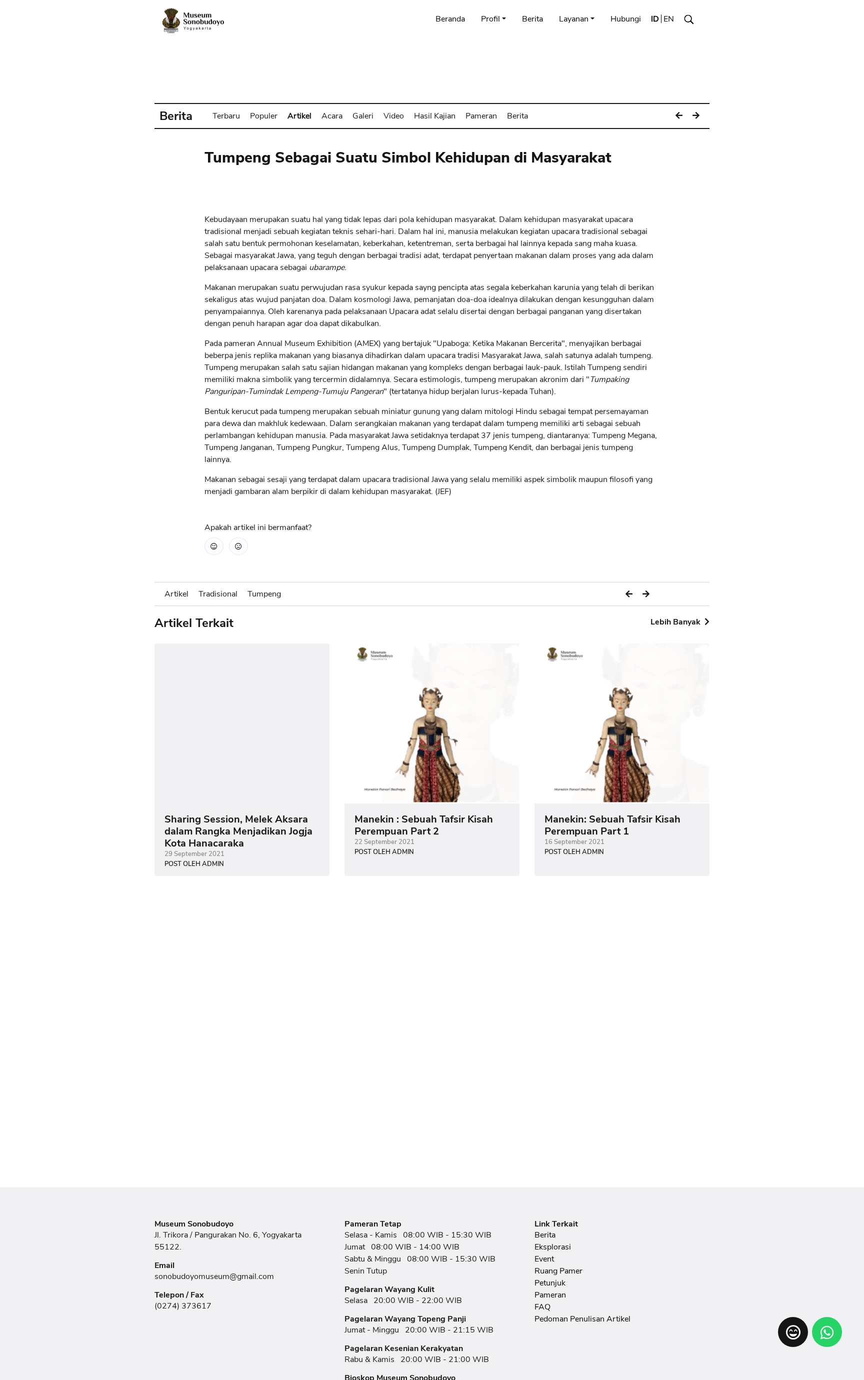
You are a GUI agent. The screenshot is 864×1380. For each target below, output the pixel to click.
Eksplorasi (552, 1247)
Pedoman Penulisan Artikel (582, 1319)
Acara (332, 116)
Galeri (363, 116)
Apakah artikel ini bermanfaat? (258, 527)
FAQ (542, 1307)
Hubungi (625, 19)
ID (655, 19)
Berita (532, 19)
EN (669, 19)
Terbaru (226, 116)
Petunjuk (550, 1283)
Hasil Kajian (435, 116)
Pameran (481, 116)
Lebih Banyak (676, 622)
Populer (264, 116)
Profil (490, 19)
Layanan (573, 19)
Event (544, 1259)
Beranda (450, 19)
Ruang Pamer (558, 1271)
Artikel (300, 116)
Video (394, 116)
